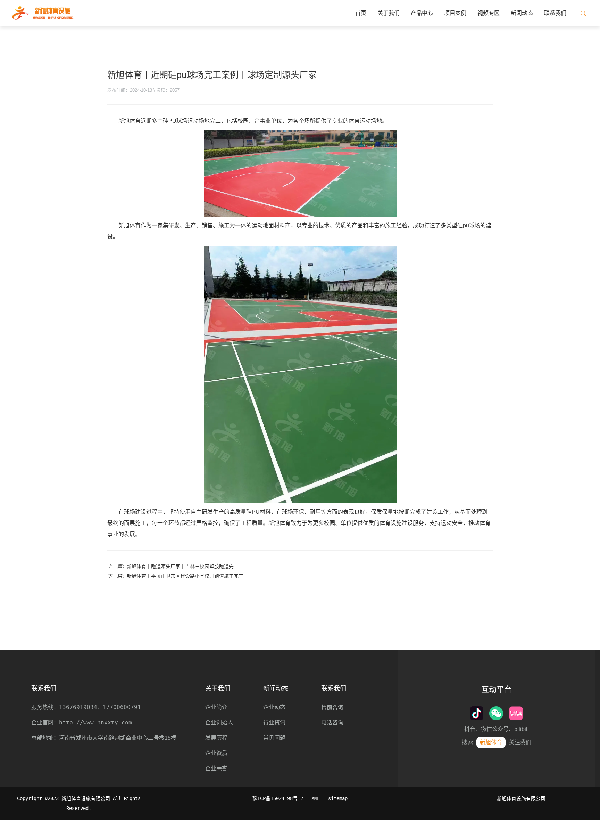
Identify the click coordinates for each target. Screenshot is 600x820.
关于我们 (388, 13)
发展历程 (216, 738)
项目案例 (455, 13)
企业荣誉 (216, 768)
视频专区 (488, 13)
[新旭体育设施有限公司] (42, 13)
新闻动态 (522, 13)
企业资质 (216, 753)
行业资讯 (274, 722)
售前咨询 (332, 707)
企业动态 (274, 707)
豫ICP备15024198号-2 (277, 798)
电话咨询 (332, 722)
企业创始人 (219, 722)
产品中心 (422, 13)
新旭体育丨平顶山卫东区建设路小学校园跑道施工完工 (185, 576)
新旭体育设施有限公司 (521, 798)
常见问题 (274, 738)
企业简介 (216, 707)
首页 (360, 13)
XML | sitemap (329, 798)
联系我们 (555, 13)
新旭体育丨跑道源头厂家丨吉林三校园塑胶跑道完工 (183, 566)
